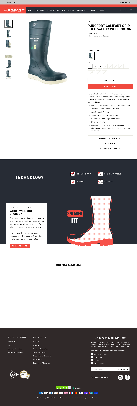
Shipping (90, 36)
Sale (102, 10)
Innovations (68, 10)
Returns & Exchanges (110, 148)
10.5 (91, 73)
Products (39, 10)
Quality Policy (37, 359)
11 (98, 73)
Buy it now (110, 87)
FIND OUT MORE (20, 246)
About (94, 10)
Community (82, 10)
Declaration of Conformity (41, 363)
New (30, 10)
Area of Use (53, 10)
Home (89, 21)
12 (104, 73)
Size (90, 62)
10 (126, 66)
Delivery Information (110, 138)
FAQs (10, 345)
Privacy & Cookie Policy (41, 349)
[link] (120, 377)
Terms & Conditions (39, 352)
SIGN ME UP (123, 369)
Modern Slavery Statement (42, 356)
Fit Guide (36, 345)
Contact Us (12, 342)
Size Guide (110, 143)
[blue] (91, 56)
